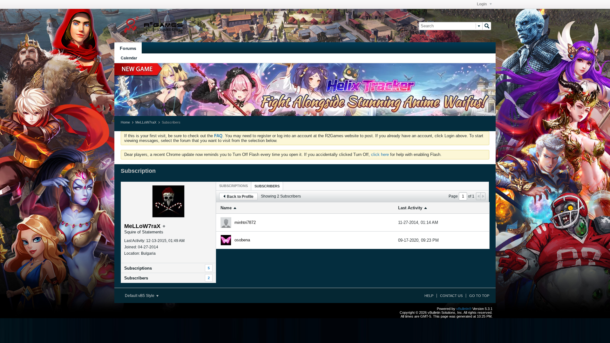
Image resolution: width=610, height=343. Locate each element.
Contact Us (451, 296)
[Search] (486, 26)
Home (125, 122)
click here (380, 154)
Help (428, 296)
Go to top (479, 296)
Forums (128, 48)
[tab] (233, 185)
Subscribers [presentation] (267, 186)
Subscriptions (138, 268)
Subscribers (136, 278)
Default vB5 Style (140, 295)
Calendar (129, 58)
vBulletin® (463, 309)
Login (482, 4)
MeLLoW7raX (145, 122)
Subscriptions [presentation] (233, 186)
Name (226, 207)
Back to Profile (240, 196)
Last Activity (410, 207)
